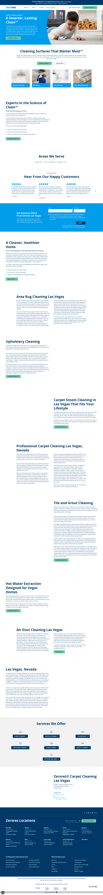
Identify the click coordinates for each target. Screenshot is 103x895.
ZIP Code (76, 208)
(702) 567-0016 (60, 794)
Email (49, 208)
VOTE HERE (68, 1)
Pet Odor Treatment (51, 759)
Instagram (94, 813)
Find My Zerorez (88, 821)
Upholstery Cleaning (19, 747)
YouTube (88, 813)
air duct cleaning (67, 634)
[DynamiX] (93, 886)
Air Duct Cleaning (82, 747)
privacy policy (65, 227)
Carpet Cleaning (20, 736)
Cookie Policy (65, 888)
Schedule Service (89, 7)
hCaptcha (83, 227)
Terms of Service (56, 888)
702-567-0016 (75, 7)
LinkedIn (90, 813)
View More (85, 839)
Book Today (11, 279)
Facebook (84, 813)
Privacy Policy (47, 888)
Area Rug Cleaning (51, 736)
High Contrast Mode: (6, 10)
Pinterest (92, 813)
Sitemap (38, 888)
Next (95, 78)
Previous (7, 78)
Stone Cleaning (51, 747)
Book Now (59, 652)
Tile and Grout (82, 736)
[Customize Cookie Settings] (3, 892)
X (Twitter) (86, 813)
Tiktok (96, 813)
